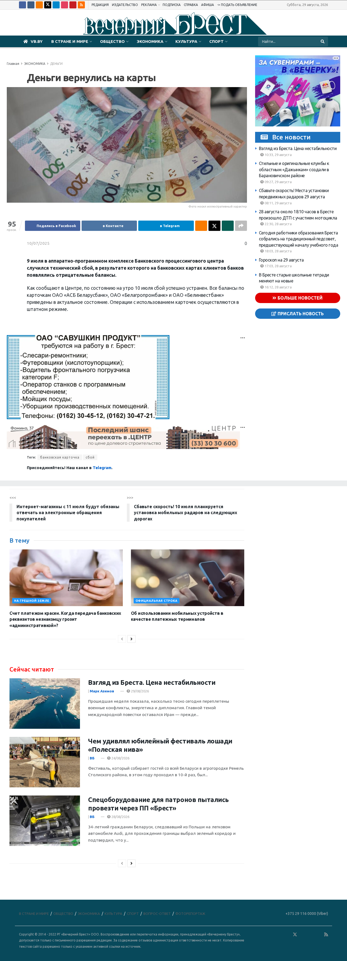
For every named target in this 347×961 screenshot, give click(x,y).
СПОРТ (216, 41)
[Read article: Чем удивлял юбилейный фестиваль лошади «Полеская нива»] (44, 762)
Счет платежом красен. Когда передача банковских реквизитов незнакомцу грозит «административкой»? (65, 619)
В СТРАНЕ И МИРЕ (69, 41)
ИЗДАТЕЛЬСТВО (125, 5)
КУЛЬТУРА (186, 41)
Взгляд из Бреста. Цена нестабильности (298, 148)
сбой (90, 457)
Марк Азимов (102, 691)
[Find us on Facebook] (22, 4)
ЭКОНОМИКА (150, 41)
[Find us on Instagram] (64, 4)
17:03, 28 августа (278, 266)
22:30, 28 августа (278, 224)
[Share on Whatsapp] (228, 226)
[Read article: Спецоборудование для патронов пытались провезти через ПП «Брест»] (44, 820)
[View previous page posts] (122, 639)
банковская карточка (59, 457)
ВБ (92, 758)
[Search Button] (323, 41)
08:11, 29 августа (278, 203)
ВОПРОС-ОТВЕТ (157, 913)
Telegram (102, 467)
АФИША (207, 5)
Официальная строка (157, 600)
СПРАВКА (191, 5)
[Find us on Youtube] (72, 4)
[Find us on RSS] (81, 4)
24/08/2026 (120, 758)
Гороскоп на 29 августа (281, 259)
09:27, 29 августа (278, 182)
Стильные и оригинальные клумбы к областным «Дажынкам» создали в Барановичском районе (294, 169)
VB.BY (37, 41)
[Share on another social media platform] (241, 226)
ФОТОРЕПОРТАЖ (190, 913)
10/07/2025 (38, 243)
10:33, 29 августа (278, 154)
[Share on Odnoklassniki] (201, 226)
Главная (13, 63)
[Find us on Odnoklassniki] (39, 4)
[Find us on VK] (30, 4)
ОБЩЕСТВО (112, 41)
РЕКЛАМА (149, 5)
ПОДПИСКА (172, 5)
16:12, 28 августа (278, 287)
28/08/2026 (120, 817)
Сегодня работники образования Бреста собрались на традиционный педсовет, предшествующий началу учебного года (298, 238)
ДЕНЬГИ (56, 63)
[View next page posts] (131, 639)
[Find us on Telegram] (56, 4)
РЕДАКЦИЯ (100, 5)
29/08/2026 (139, 691)
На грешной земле (31, 600)
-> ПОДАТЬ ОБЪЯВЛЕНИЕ (237, 5)
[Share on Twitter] (214, 226)
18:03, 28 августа (278, 251)
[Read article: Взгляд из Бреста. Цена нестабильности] (44, 703)
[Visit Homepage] (173, 23)
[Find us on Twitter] (47, 4)
